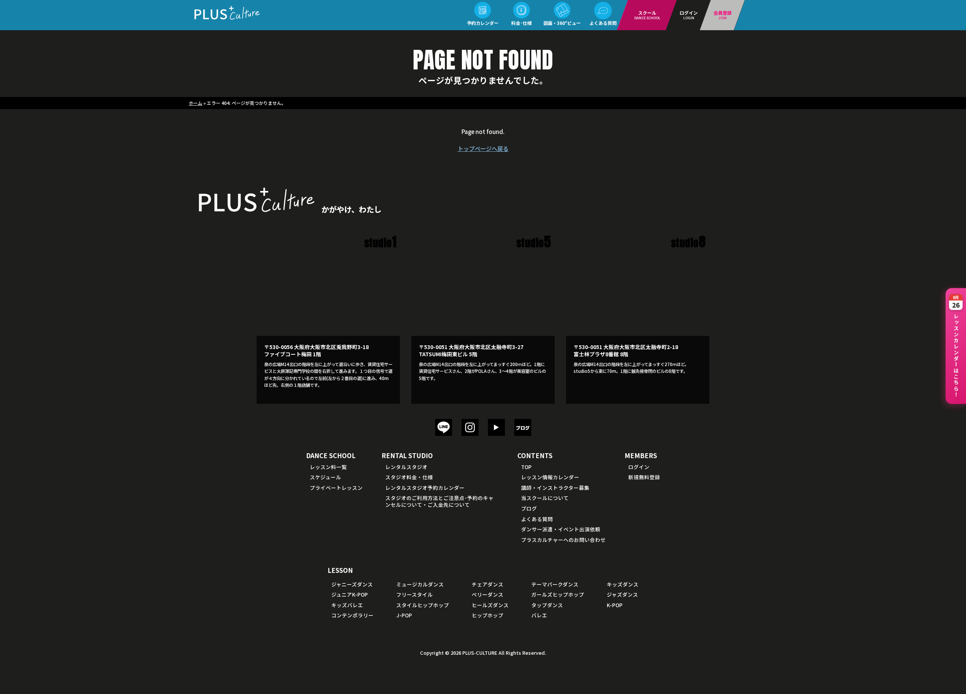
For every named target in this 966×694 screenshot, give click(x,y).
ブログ (529, 508)
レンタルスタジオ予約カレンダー (425, 487)
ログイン (638, 467)
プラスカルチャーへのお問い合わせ (563, 539)
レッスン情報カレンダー (550, 477)
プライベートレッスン (336, 487)
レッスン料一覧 (328, 467)
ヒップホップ (487, 615)
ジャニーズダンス (352, 584)
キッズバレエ (347, 605)
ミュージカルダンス (420, 584)
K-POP (615, 605)
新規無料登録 (644, 477)
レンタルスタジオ (406, 467)
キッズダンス (622, 584)
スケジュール (325, 477)
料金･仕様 (521, 23)
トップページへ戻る (483, 148)
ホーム (195, 103)
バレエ (539, 615)
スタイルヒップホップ (422, 605)
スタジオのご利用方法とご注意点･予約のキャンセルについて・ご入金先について (439, 501)
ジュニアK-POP (349, 594)
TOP (526, 467)
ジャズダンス (622, 594)
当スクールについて (545, 498)
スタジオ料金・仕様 (409, 477)
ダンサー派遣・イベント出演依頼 (560, 529)
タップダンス (547, 605)
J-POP (404, 615)
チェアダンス (487, 584)
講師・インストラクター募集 (555, 487)
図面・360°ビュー (562, 23)
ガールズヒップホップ (557, 594)
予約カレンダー (482, 23)
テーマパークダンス (554, 584)
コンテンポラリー (352, 615)
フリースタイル (414, 594)
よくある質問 (603, 23)
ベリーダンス (487, 594)
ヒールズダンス (490, 605)
